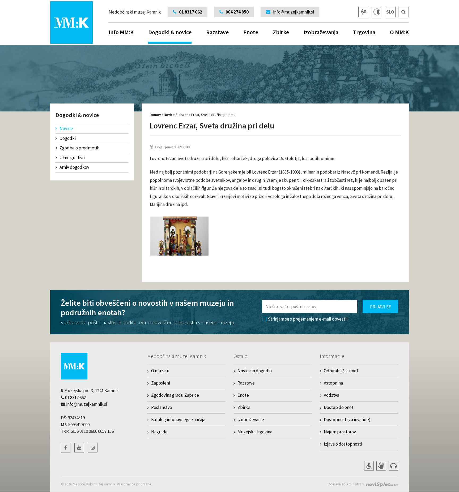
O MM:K (399, 32)
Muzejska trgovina (254, 432)
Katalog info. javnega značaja (178, 419)
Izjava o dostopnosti (343, 444)
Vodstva (331, 395)
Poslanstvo (161, 407)
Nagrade (159, 432)
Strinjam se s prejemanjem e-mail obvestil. (308, 319)
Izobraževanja (321, 32)
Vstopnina (333, 383)
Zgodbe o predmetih (79, 148)
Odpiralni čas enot (341, 371)
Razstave (217, 32)
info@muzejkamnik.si (86, 404)
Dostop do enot (339, 407)
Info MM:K (121, 32)
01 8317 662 (75, 397)
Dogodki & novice (170, 32)
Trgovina (364, 32)
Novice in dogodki (254, 371)
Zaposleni (160, 383)
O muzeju (160, 371)
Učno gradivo (72, 158)
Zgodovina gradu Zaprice (175, 395)
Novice (66, 128)
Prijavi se (380, 307)
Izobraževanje (250, 419)
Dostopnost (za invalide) (347, 419)
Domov (155, 114)
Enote (250, 32)
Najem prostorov (340, 432)
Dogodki (68, 138)
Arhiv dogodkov (74, 167)
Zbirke (281, 32)
